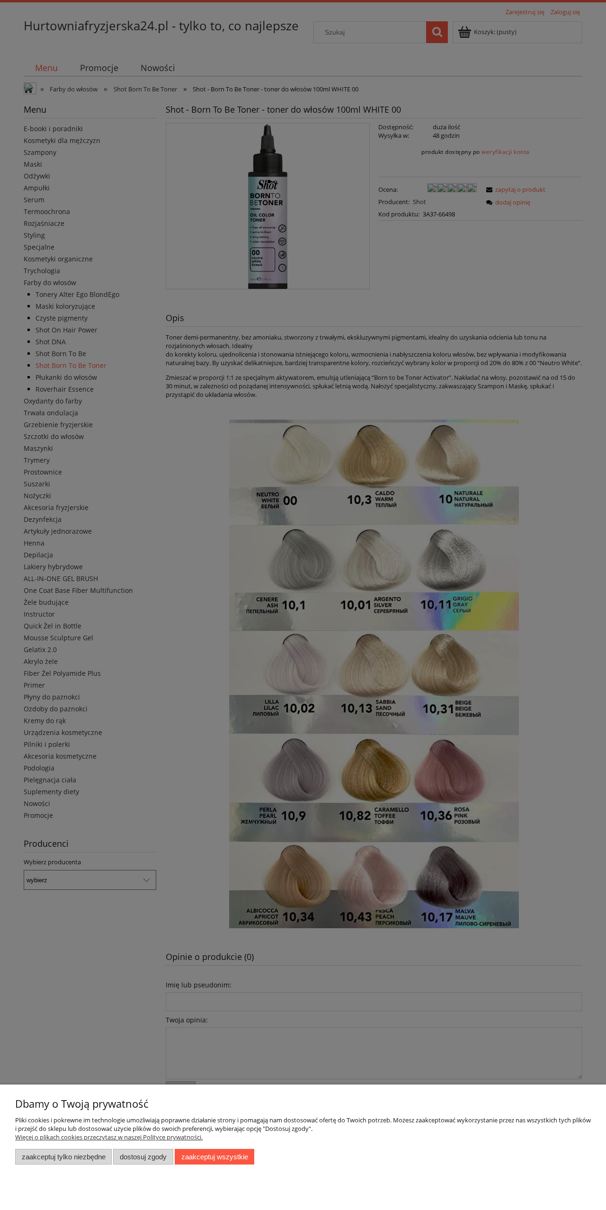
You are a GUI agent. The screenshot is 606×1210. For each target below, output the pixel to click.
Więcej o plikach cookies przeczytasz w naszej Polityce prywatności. (109, 1137)
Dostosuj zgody (143, 1157)
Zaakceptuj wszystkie (214, 1157)
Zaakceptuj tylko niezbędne (64, 1157)
